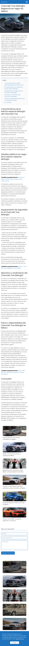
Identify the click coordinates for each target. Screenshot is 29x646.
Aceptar (14, 642)
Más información (20, 639)
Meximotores (4, 2)
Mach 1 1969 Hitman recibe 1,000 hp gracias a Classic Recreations (13, 372)
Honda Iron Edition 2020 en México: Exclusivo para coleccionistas (13, 179)
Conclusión (9, 102)
